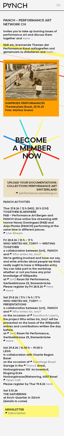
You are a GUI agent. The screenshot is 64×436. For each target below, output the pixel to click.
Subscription (17, 413)
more (9, 290)
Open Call (13, 380)
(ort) (13, 279)
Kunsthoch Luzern (45, 315)
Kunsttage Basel (44, 361)
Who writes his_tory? (27, 254)
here (50, 286)
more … (28, 38)
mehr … (51, 51)
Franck (31, 365)
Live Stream (14, 233)
